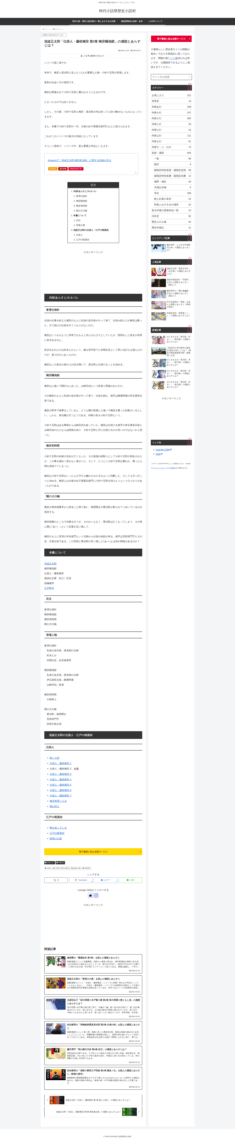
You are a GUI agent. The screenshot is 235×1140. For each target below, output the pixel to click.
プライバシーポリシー (159, 468)
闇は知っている (58, 827)
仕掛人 (79, 235)
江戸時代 (49, 588)
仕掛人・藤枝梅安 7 (60, 795)
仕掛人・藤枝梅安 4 (60, 779)
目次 (78, 220)
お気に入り (50, 862)
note (158, 454)
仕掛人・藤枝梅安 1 (60, 763)
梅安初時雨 (81, 206)
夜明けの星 (56, 838)
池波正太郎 (50, 563)
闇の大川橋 (81, 210)
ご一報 (174, 58)
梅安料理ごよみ (58, 801)
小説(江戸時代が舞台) (62, 868)
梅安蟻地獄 (81, 201)
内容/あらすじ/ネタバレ (85, 191)
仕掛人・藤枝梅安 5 (60, 784)
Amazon (53, 169)
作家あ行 (61, 862)
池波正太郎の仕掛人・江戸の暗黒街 (91, 230)
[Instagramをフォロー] (96, 895)
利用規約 (173, 468)
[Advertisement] (93, 272)
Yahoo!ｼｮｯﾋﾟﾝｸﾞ (76, 169)
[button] (189, 76)
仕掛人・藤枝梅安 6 (60, 790)
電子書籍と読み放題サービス (93, 852)
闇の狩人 (54, 806)
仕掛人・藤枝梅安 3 (60, 774)
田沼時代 (87, 868)
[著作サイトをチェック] (90, 895)
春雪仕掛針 (81, 196)
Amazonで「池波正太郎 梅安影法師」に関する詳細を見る (79, 160)
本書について (80, 215)
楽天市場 (63, 169)
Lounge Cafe (163, 449)
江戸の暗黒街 (82, 239)
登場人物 (80, 225)
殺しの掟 (54, 758)
